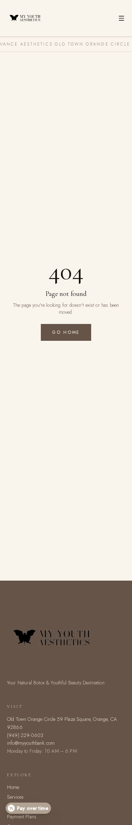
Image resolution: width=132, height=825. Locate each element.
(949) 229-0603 (25, 735)
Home (13, 787)
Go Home (66, 332)
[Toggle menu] (121, 18)
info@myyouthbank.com (31, 742)
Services (15, 796)
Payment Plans (21, 816)
